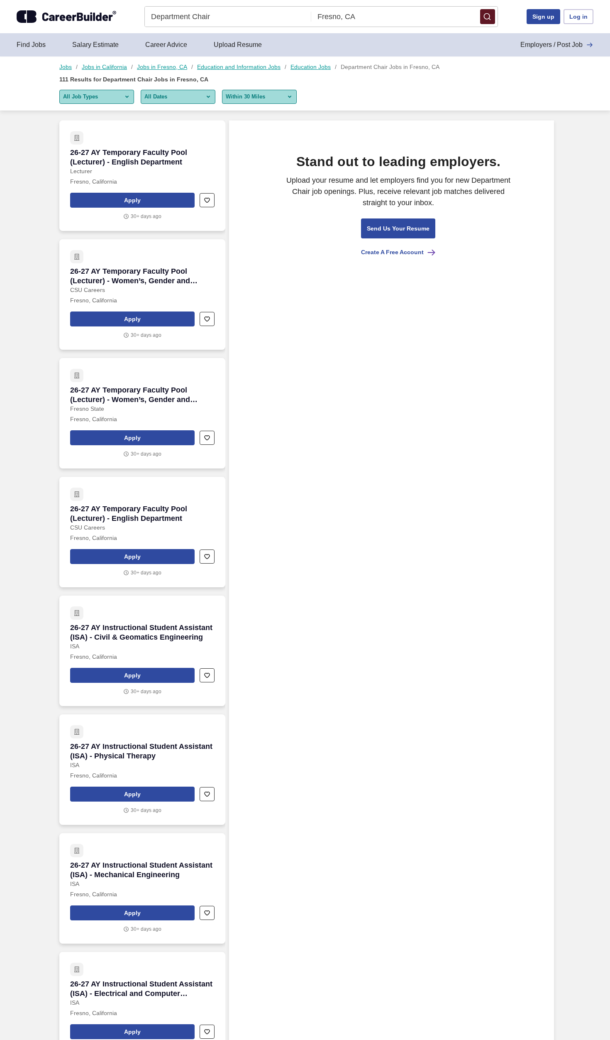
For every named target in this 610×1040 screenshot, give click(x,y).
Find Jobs (31, 44)
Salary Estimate (95, 44)
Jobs (65, 67)
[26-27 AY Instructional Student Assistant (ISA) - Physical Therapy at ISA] (142, 769)
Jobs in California (104, 67)
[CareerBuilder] (66, 16)
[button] (487, 16)
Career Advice (166, 44)
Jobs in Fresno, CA (162, 67)
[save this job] (207, 200)
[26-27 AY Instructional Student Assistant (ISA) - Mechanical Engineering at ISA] (142, 888)
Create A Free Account (392, 252)
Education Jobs (310, 67)
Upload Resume (238, 44)
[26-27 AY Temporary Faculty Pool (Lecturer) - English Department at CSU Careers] (142, 532)
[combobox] (228, 17)
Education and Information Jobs (239, 67)
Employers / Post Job (551, 44)
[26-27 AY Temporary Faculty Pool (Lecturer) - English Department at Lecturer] (142, 175)
